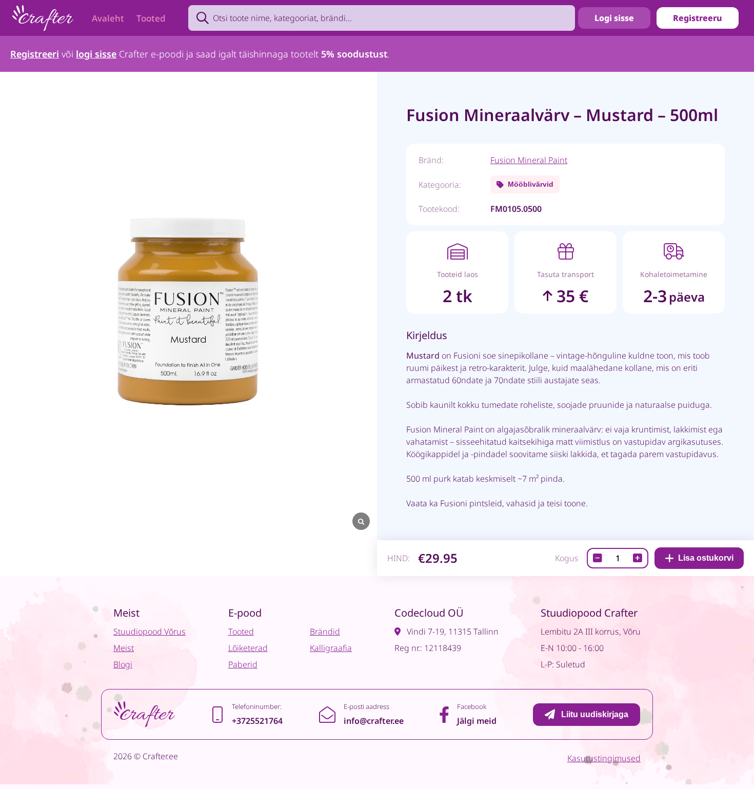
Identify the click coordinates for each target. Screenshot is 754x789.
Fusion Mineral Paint (528, 160)
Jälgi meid (477, 720)
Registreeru (697, 18)
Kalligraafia (331, 648)
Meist (123, 648)
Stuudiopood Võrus (149, 631)
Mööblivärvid (530, 184)
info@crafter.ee (374, 720)
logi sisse (96, 54)
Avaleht (108, 18)
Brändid (325, 631)
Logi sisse (614, 18)
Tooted (151, 18)
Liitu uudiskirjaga (594, 714)
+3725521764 (257, 720)
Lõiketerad (248, 648)
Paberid (242, 664)
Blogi (122, 664)
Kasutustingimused (604, 758)
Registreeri (34, 54)
